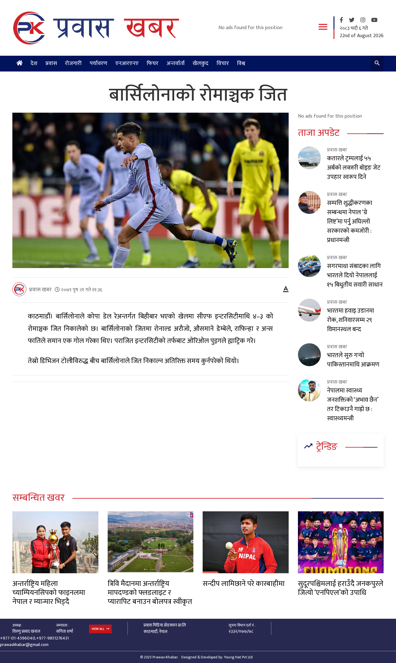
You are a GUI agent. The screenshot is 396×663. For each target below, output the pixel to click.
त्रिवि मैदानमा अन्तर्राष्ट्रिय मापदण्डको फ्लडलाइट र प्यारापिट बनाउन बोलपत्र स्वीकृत (150, 593)
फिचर (152, 63)
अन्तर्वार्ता (175, 63)
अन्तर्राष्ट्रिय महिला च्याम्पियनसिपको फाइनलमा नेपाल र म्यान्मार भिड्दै (48, 593)
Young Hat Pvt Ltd (238, 657)
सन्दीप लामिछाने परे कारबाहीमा (244, 584)
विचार (223, 63)
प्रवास (51, 63)
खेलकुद (201, 63)
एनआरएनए (127, 63)
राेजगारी (73, 63)
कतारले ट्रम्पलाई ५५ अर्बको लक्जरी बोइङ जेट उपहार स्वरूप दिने (354, 167)
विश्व (241, 63)
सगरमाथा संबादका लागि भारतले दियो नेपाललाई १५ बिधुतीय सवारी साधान (355, 275)
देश (34, 63)
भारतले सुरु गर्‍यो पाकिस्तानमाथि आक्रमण (353, 360)
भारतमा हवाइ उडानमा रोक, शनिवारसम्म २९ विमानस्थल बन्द (350, 320)
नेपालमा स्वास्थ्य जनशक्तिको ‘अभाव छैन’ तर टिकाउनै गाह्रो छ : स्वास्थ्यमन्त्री (352, 404)
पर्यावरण (98, 63)
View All (98, 628)
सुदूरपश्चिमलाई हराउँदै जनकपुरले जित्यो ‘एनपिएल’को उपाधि (340, 588)
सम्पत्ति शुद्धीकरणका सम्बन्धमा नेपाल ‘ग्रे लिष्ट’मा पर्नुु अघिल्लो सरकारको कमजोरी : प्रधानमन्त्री (349, 221)
